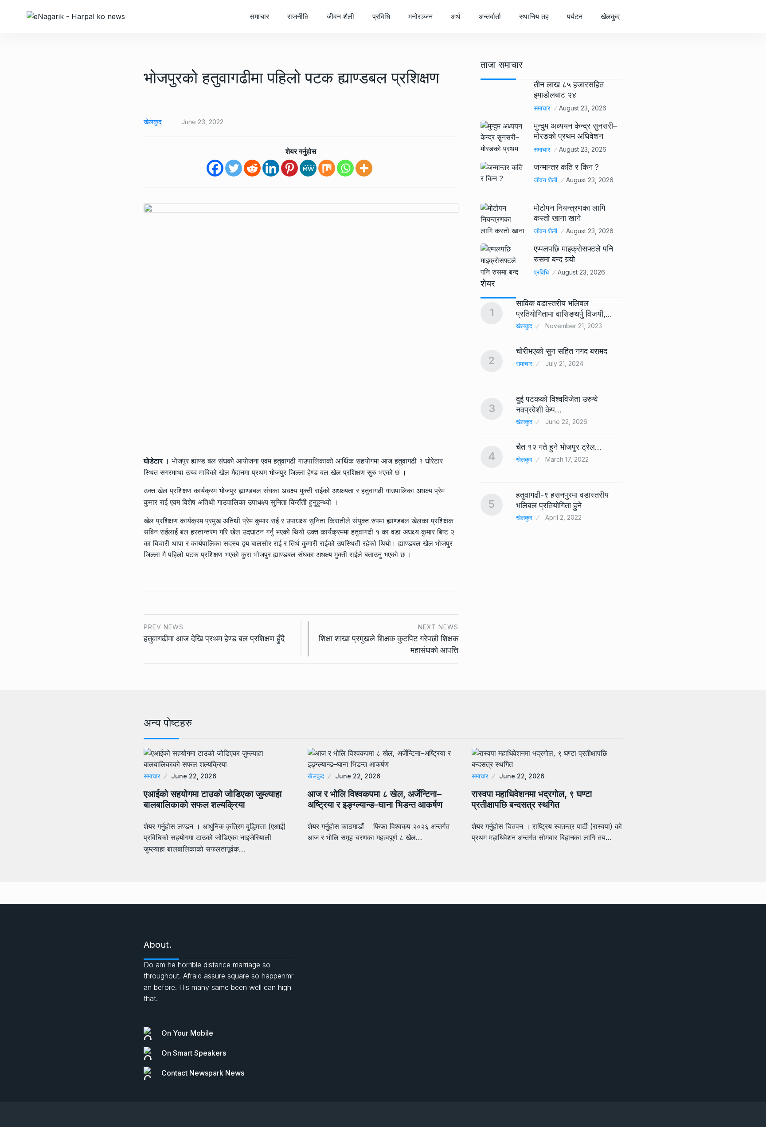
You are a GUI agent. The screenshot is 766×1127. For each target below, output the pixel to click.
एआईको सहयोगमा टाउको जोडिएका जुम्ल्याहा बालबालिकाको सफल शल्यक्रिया (213, 799)
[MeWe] (308, 168)
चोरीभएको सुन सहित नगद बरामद (561, 351)
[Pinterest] (289, 168)
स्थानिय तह (534, 16)
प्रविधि (381, 16)
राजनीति (298, 16)
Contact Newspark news (202, 1072)
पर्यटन (574, 16)
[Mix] (326, 168)
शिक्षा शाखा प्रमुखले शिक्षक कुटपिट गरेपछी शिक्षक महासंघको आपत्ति (388, 639)
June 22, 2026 (193, 776)
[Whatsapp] (345, 168)
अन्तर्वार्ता (490, 16)
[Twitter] (233, 168)
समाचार (259, 16)
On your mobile (187, 1033)
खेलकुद (610, 16)
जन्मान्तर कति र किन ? (566, 167)
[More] (364, 168)
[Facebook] (215, 168)
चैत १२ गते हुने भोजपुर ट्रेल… (559, 447)
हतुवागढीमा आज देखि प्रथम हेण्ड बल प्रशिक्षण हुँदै (214, 633)
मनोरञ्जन (420, 16)
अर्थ (456, 16)
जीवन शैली (340, 16)
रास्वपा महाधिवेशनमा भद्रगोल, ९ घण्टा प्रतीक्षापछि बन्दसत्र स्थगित (532, 799)
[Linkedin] (270, 168)
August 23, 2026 (582, 108)
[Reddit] (252, 168)
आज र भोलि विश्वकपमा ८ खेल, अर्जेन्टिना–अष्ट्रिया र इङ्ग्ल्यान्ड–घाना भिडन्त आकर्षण (375, 799)
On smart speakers (193, 1052)
